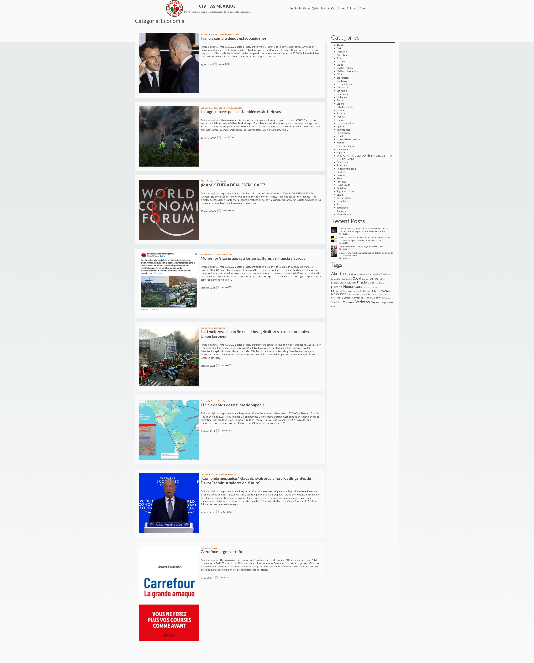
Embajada (342, 97)
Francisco (363, 282)
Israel (340, 136)
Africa (340, 48)
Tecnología (342, 207)
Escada (340, 100)
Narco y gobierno (346, 145)
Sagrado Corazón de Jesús (356, 297)
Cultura (374, 278)
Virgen (384, 302)
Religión (341, 188)
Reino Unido (343, 184)
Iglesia (340, 126)
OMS (369, 294)
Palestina (342, 165)
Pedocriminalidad (346, 168)
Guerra (340, 119)
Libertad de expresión (348, 139)
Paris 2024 (381, 295)
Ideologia (374, 287)
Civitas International (348, 71)
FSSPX (374, 282)
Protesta (229, 107)
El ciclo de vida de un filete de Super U (232, 405)
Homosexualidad (346, 123)
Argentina (342, 54)
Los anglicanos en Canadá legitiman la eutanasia (362, 246)
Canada (341, 61)
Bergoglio (374, 274)
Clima (203, 181)
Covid (357, 278)
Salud (340, 194)
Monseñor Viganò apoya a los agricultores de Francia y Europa (253, 258)
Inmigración (343, 132)
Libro (369, 291)
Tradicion (336, 302)
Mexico (341, 142)
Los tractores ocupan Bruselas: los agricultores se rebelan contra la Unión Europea (257, 334)
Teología (341, 210)
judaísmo (356, 291)
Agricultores (351, 274)
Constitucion (347, 279)
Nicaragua (342, 149)
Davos (382, 279)
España (340, 103)
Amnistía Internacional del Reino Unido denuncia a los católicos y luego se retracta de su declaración (364, 239)
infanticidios (343, 129)
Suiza (340, 204)
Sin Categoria (344, 197)
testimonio (386, 298)
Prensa (340, 178)
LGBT (363, 291)
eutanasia (345, 282)
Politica (236, 34)
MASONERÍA (339, 294)
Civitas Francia (345, 67)
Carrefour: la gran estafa (221, 551)
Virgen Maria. (344, 214)
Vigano (375, 302)
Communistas (335, 279)
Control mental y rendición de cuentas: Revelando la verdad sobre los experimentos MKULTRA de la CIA (363, 230)
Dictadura (211, 181)
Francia (228, 34)
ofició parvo (360, 295)
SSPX (378, 297)
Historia (336, 287)
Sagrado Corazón (346, 191)
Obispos (351, 294)
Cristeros (342, 80)
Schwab (372, 298)
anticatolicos (363, 274)
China (340, 64)
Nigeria (341, 152)
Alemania (342, 51)
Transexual (348, 302)
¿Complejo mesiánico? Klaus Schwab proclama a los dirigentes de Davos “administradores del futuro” (256, 480)
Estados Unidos (217, 34)
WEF (391, 302)
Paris (374, 295)
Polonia (221, 107)
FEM (354, 283)
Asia (339, 58)
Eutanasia (342, 113)
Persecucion (337, 297)
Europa (214, 107)
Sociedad (238, 107)
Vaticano (362, 301)
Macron (386, 291)
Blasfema (385, 274)
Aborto (340, 45)
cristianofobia (344, 84)
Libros (376, 291)
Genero (381, 283)
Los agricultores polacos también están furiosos (241, 111)
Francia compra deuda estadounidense (233, 38)
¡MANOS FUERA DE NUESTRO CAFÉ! (233, 185)
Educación (342, 93)
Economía (205, 34)
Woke (333, 306)
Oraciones (342, 162)
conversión (343, 77)
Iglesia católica (339, 291)
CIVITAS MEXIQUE (217, 6)
